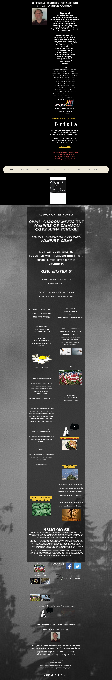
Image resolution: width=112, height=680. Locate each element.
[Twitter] (77, 566)
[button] (21, 169)
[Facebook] (69, 566)
